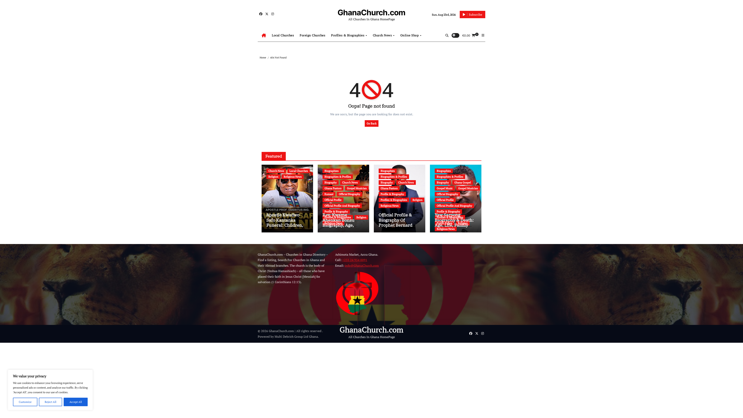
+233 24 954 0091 (354, 260)
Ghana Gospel (462, 182)
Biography (330, 182)
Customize (25, 402)
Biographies (331, 171)
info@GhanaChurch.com (362, 265)
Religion (273, 176)
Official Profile (333, 200)
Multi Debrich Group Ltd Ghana (296, 336)
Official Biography (349, 194)
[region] (50, 390)
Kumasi (328, 194)
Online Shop (410, 35)
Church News (383, 35)
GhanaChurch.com (371, 12)
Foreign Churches (312, 35)
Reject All (50, 402)
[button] (483, 35)
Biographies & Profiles (337, 176)
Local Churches (283, 35)
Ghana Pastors (333, 188)
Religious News (293, 176)
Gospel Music (445, 188)
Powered (264, 336)
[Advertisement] (442, 287)
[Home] (264, 35)
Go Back (372, 123)
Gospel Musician (357, 188)
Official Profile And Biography (342, 205)
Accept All (75, 402)
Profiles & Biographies (348, 35)
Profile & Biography (336, 211)
